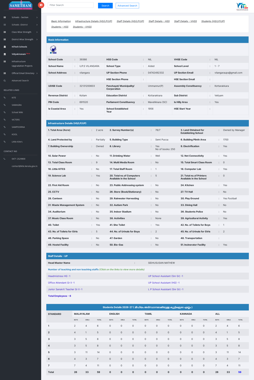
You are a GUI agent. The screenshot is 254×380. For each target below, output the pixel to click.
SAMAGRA (17, 105)
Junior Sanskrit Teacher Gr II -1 (65, 289)
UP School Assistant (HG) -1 (163, 282)
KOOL (14, 134)
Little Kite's (17, 141)
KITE (14, 97)
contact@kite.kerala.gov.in (24, 166)
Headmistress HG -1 (59, 276)
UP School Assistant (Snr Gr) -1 (165, 276)
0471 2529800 (18, 158)
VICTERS (16, 119)
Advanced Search (20, 80)
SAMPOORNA (18, 127)
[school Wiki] (53, 49)
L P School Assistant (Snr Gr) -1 (165, 289)
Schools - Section (20, 17)
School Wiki (17, 112)
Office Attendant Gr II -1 (61, 282)
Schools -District (20, 24)
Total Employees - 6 (59, 295)
